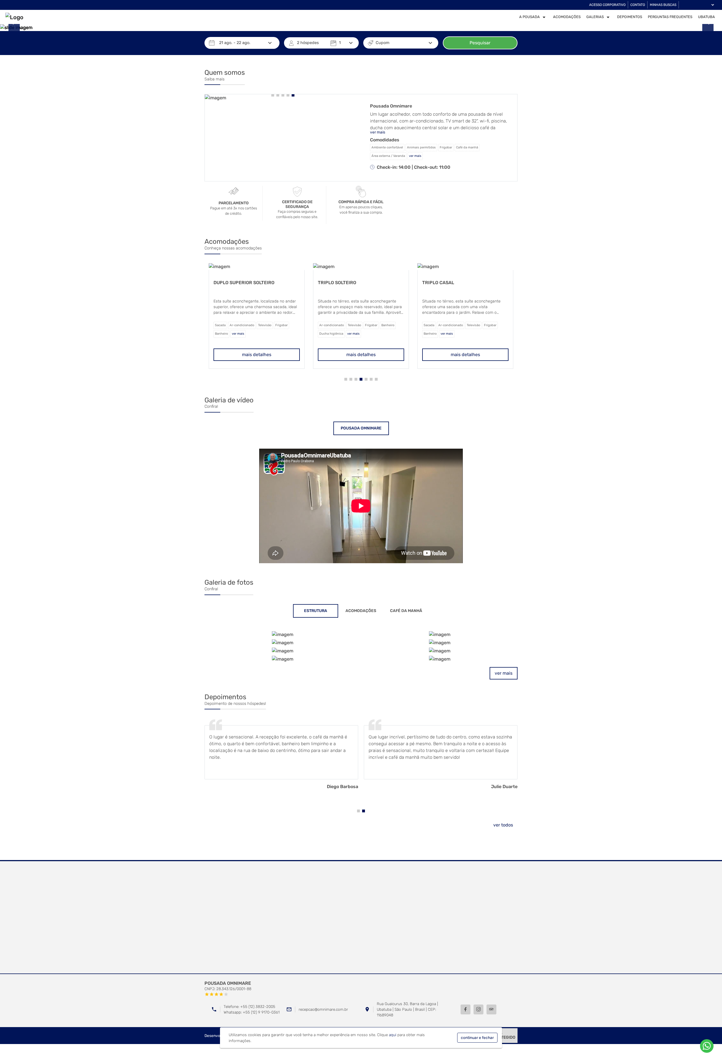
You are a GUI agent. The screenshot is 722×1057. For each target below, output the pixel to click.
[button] (272, 95)
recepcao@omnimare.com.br (323, 1009)
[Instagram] (478, 1009)
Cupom (382, 42)
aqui (392, 1034)
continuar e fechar (477, 1037)
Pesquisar (480, 42)
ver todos (503, 825)
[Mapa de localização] (361, 917)
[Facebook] (465, 1009)
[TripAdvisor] (491, 1009)
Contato (637, 5)
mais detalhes (256, 354)
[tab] (361, 428)
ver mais (503, 673)
